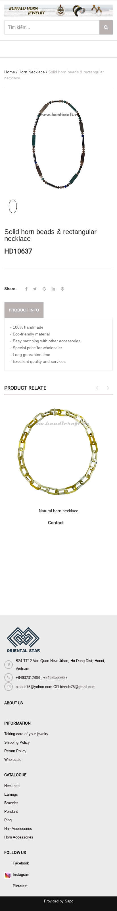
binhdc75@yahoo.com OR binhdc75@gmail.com (55, 687)
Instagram (21, 874)
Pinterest (20, 886)
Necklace (12, 786)
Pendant (11, 811)
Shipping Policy (17, 742)
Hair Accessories (18, 828)
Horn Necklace (31, 72)
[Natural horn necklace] (58, 452)
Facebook (21, 863)
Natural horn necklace (58, 510)
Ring (8, 820)
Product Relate (25, 388)
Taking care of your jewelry (26, 734)
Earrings (11, 794)
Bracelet (11, 803)
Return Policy (15, 751)
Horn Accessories (18, 837)
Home (9, 72)
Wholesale (12, 759)
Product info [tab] (24, 310)
